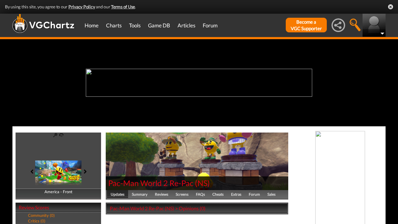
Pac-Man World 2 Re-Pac (150, 183)
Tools (135, 25)
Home (92, 25)
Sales (271, 194)
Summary (139, 194)
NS (202, 183)
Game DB (159, 25)
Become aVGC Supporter (306, 25)
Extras (236, 194)
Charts (114, 25)
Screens (182, 194)
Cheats (218, 194)
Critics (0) (36, 220)
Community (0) (41, 215)
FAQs (200, 194)
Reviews (161, 194)
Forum (210, 25)
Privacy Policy (81, 6)
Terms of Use (123, 6)
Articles (186, 25)
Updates (117, 194)
